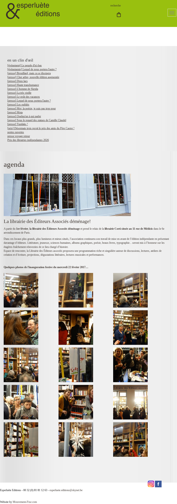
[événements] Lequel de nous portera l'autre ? (31, 69)
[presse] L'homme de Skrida (22, 89)
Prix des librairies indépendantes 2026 (28, 140)
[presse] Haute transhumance (23, 85)
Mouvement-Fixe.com (25, 502)
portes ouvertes (15, 132)
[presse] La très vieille (19, 92)
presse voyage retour (18, 136)
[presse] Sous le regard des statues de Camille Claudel (36, 120)
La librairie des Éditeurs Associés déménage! (47, 221)
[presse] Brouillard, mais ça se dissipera (29, 73)
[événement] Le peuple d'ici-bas (24, 65)
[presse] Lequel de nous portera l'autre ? (29, 100)
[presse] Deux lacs (17, 81)
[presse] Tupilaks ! (17, 124)
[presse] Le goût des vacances (23, 96)
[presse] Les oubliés (18, 104)
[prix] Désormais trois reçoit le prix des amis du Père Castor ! (40, 128)
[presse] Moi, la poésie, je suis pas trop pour (31, 108)
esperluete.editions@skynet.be (66, 490)
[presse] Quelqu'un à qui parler (24, 116)
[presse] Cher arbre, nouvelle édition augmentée (33, 77)
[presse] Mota (15, 112)
